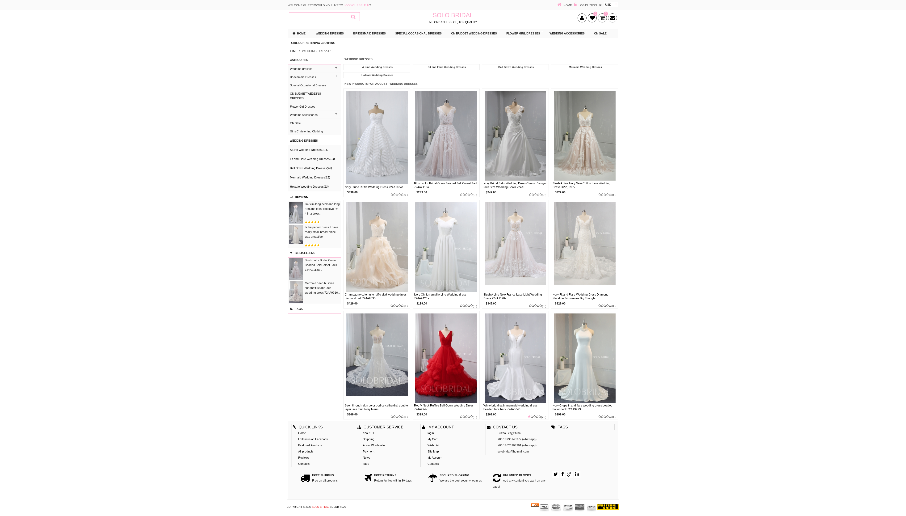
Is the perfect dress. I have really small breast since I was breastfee (321, 232)
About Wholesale (374, 445)
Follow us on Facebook (313, 439)
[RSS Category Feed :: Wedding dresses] (535, 506)
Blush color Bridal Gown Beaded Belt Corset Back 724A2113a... (321, 265)
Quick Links (311, 427)
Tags (366, 463)
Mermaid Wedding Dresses (310, 177)
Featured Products (310, 445)
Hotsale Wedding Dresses (309, 186)
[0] (591, 19)
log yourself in (356, 5)
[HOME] (559, 5)
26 (543, 417)
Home (293, 51)
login (431, 433)
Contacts (304, 463)
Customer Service (383, 427)
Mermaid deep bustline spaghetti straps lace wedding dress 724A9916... (322, 288)
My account (441, 427)
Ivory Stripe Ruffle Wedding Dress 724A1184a (374, 187)
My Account (435, 457)
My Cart (432, 439)
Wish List (433, 445)
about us (368, 433)
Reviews (301, 197)
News (366, 457)
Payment (368, 451)
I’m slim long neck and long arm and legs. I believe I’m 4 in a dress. (322, 209)
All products (305, 451)
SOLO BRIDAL (320, 506)
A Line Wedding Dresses (309, 150)
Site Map (433, 451)
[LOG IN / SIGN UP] (575, 5)
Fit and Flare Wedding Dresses (312, 159)
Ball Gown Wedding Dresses (311, 168)
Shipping (368, 439)
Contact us (505, 427)
